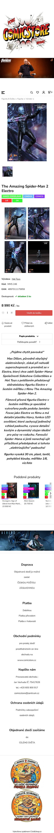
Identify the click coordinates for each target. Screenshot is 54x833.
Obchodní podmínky (27, 636)
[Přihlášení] (43, 92)
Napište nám (27, 670)
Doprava (27, 565)
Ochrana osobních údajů (27, 703)
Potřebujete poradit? (27, 342)
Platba (27, 603)
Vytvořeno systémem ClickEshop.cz (27, 831)
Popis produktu (27, 336)
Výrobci (29, 99)
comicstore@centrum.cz (26, 693)
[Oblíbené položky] (37, 92)
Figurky (20, 99)
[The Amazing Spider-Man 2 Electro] (27, 132)
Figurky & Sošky (8, 99)
